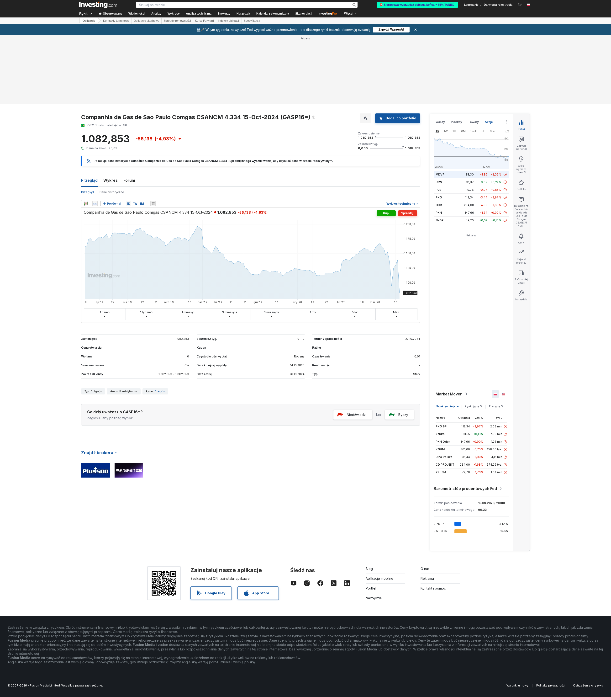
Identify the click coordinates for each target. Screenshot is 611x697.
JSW (439, 182)
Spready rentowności (177, 20)
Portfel (371, 588)
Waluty (440, 122)
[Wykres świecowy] (86, 203)
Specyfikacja (252, 20)
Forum (129, 180)
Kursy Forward (204, 20)
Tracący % (496, 406)
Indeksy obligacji (229, 20)
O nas (425, 569)
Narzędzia (374, 598)
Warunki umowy (517, 685)
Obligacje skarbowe (146, 20)
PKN (439, 212)
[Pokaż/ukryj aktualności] (153, 203)
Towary (473, 122)
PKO (439, 197)
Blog (369, 569)
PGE (438, 190)
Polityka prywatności (550, 685)
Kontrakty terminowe (116, 20)
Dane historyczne (112, 192)
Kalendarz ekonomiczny (272, 13)
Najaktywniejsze (447, 406)
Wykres (110, 180)
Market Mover (449, 394)
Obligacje (89, 20)
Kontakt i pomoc (433, 588)
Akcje (489, 122)
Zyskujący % (474, 406)
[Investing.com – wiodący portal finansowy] (98, 4)
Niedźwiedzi (356, 415)
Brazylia (160, 391)
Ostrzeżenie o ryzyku (588, 685)
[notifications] (520, 4)
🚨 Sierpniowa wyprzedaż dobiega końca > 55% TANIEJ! (417, 4)
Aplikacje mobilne (379, 578)
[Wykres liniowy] (95, 203)
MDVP (440, 174)
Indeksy (456, 122)
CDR (439, 205)
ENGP (439, 220)
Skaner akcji (303, 13)
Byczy (403, 415)
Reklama (427, 578)
